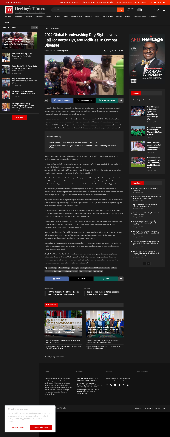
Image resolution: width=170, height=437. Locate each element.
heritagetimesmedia (101, 268)
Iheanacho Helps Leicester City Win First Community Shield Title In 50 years (154, 163)
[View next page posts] (149, 263)
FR (129, 11)
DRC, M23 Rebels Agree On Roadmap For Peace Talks (22, 55)
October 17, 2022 (50, 51)
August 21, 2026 (138, 247)
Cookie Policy (19, 422)
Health (57, 17)
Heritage (75, 268)
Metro (65, 17)
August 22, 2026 (138, 217)
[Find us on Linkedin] (127, 385)
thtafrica (88, 271)
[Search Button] (120, 9)
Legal (97, 17)
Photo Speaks (76, 2)
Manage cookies (18, 427)
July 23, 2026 (92, 335)
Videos (84, 2)
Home (46, 29)
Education (39, 17)
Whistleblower (101, 2)
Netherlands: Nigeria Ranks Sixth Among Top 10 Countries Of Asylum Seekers (24, 68)
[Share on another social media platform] (121, 100)
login (50, 357)
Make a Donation (65, 2)
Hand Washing (64, 268)
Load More (20, 117)
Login (157, 10)
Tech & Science (108, 17)
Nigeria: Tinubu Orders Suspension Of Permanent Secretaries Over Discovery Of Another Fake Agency (146, 253)
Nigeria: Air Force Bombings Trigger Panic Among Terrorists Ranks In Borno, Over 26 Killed (146, 233)
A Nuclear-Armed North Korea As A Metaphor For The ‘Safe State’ (87, 379)
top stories (98, 271)
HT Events (118, 2)
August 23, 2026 (138, 192)
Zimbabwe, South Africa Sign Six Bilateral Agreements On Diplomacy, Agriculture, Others (146, 243)
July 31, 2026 (50, 335)
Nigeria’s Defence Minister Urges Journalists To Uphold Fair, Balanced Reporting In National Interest (103, 329)
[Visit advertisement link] (147, 59)
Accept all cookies (41, 427)
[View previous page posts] (145, 263)
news (47, 271)
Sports (48, 17)
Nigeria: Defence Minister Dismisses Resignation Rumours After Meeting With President (102, 341)
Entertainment (76, 17)
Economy (18, 17)
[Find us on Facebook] (148, 2)
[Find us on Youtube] (155, 2)
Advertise (110, 2)
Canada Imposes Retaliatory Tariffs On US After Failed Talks (23, 93)
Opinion (119, 17)
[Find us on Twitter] (152, 2)
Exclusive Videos (140, 17)
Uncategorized (54, 29)
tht (81, 271)
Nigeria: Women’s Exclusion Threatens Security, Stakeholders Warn (24, 81)
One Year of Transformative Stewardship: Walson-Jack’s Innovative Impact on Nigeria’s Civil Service (89, 385)
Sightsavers (56, 271)
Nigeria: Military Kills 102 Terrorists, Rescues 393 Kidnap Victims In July (74, 142)
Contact (143, 2)
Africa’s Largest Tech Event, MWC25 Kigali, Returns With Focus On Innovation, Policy (88, 391)
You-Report (91, 2)
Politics (8, 17)
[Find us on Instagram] (161, 2)
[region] (30, 418)
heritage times (86, 268)
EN (127, 11)
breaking (53, 268)
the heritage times (70, 271)
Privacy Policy (160, 408)
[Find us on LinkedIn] (164, 2)
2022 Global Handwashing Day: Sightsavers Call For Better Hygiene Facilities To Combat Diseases (18, 41)
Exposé (127, 17)
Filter (33, 27)
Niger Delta (153, 17)
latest (114, 268)
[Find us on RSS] (158, 2)
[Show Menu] (164, 10)
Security (29, 17)
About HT (136, 2)
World (7, 22)
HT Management (127, 2)
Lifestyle (88, 17)
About (137, 408)
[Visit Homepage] (25, 10)
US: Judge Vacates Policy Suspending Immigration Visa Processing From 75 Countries (23, 106)
